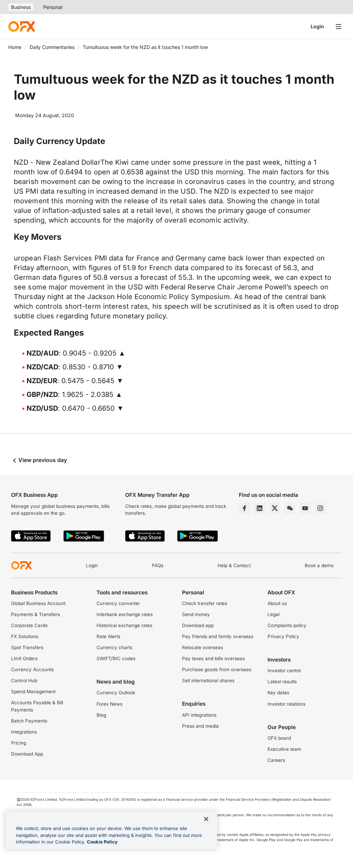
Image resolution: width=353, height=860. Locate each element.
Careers (276, 760)
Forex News (109, 704)
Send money (196, 614)
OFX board (279, 738)
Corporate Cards (29, 625)
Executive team (284, 749)
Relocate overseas (202, 647)
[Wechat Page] (289, 508)
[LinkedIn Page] (259, 508)
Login (317, 26)
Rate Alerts (108, 636)
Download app (198, 625)
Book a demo (319, 565)
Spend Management (33, 691)
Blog (101, 715)
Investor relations (286, 704)
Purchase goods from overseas (216, 669)
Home (14, 47)
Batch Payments (29, 721)
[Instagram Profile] (320, 508)
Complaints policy (287, 625)
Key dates (278, 692)
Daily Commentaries (52, 47)
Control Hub (24, 680)
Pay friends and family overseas (217, 636)
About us (277, 603)
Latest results (282, 681)
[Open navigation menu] (338, 26)
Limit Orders (24, 658)
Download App (27, 754)
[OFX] (21, 26)
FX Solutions (24, 636)
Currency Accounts (32, 669)
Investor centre (284, 670)
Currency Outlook (116, 692)
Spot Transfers (27, 647)
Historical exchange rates (124, 625)
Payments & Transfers (35, 614)
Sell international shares (208, 680)
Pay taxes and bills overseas (213, 658)
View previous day (42, 460)
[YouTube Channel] (305, 508)
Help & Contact (234, 565)
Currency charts (114, 647)
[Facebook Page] (244, 508)
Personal (52, 7)
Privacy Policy (283, 636)
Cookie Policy (102, 841)
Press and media (200, 726)
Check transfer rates (204, 603)
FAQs (157, 565)
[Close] (206, 819)
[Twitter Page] (274, 508)
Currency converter (118, 603)
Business (21, 7)
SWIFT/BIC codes (116, 658)
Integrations (24, 732)
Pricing (18, 743)
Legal (274, 614)
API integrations (199, 715)
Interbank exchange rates (125, 614)
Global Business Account (38, 603)
